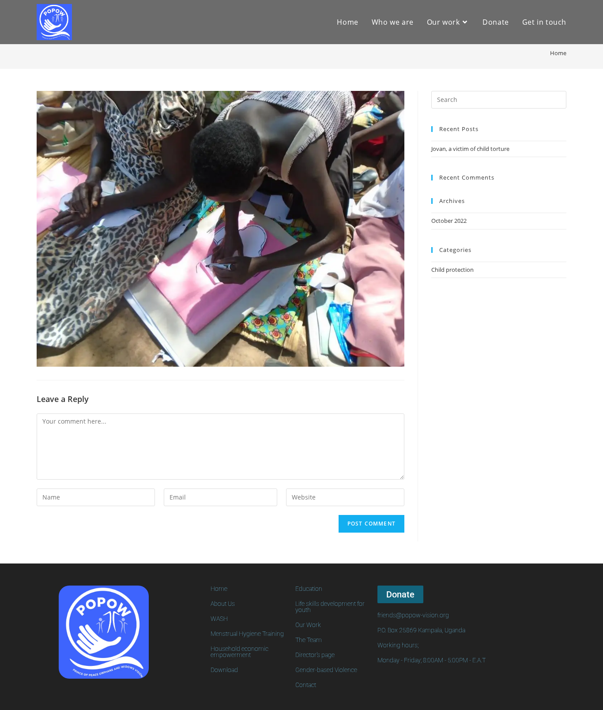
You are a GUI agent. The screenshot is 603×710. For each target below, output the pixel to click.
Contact (305, 684)
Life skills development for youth (330, 606)
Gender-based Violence (326, 669)
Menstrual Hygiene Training (247, 633)
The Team (308, 639)
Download (224, 669)
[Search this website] (498, 99)
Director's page (315, 654)
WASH (219, 618)
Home (219, 588)
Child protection (452, 270)
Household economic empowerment (239, 651)
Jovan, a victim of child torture (470, 149)
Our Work (308, 624)
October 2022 (449, 221)
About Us (223, 603)
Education (308, 588)
